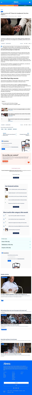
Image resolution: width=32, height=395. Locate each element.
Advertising (13, 379)
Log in (18, 174)
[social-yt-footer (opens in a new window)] (13, 388)
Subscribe (7, 5)
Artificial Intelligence (4, 277)
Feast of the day (6, 241)
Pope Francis (15, 129)
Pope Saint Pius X (18, 3)
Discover (4, 377)
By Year (22, 373)
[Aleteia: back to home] (16, 2)
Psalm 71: (3, 101)
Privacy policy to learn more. (21, 258)
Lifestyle (4, 374)
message (15, 63)
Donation (13, 378)
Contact (24, 390)
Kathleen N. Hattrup (11, 16)
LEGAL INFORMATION (15, 390)
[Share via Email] (29, 43)
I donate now (4, 161)
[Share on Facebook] (24, 43)
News (4, 373)
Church (2, 9)
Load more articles (16, 206)
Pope (2, 300)
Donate (16, 5)
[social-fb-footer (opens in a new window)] (15, 388)
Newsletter (13, 373)
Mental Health (10, 129)
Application (13, 374)
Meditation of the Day (7, 244)
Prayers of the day (6, 247)
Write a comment (16, 177)
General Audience (4, 329)
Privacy (12, 392)
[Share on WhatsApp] (30, 43)
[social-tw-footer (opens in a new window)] (16, 388)
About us (11, 390)
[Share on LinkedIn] (26, 43)
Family (5, 129)
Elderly (2, 129)
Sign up (9, 260)
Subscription (13, 377)
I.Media (16, 16)
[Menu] (6, 2)
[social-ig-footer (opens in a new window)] (18, 388)
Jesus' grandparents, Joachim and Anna (8, 59)
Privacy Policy (9, 392)
